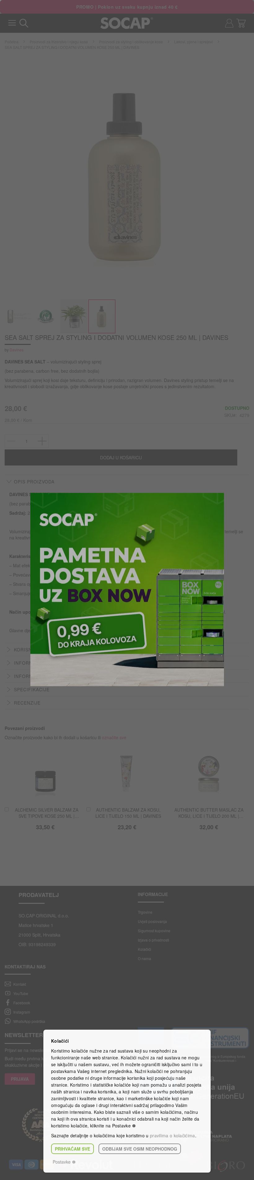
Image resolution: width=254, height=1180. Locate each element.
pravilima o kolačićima (172, 1135)
